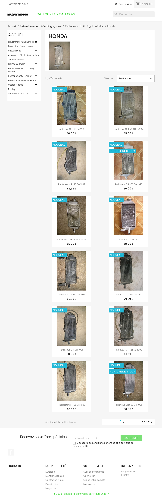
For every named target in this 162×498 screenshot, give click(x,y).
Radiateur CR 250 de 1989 (71, 294)
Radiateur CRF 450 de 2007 (71, 239)
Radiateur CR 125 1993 (71, 349)
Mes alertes (89, 484)
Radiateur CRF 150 (128, 239)
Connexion (89, 475)
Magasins (50, 488)
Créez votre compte (94, 479)
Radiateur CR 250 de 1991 (128, 294)
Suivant (147, 422)
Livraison (50, 471)
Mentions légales (54, 475)
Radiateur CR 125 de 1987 (71, 184)
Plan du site (51, 484)
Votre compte (93, 466)
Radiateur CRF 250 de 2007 (128, 129)
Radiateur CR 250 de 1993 (128, 184)
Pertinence (135, 78)
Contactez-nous (17, 4)
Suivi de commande (93, 471)
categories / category (56, 14)
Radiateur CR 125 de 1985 (71, 129)
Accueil (16, 35)
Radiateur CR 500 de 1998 (128, 404)
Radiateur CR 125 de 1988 (71, 404)
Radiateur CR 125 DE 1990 (128, 349)
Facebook (11, 452)
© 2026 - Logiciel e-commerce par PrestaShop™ (81, 493)
